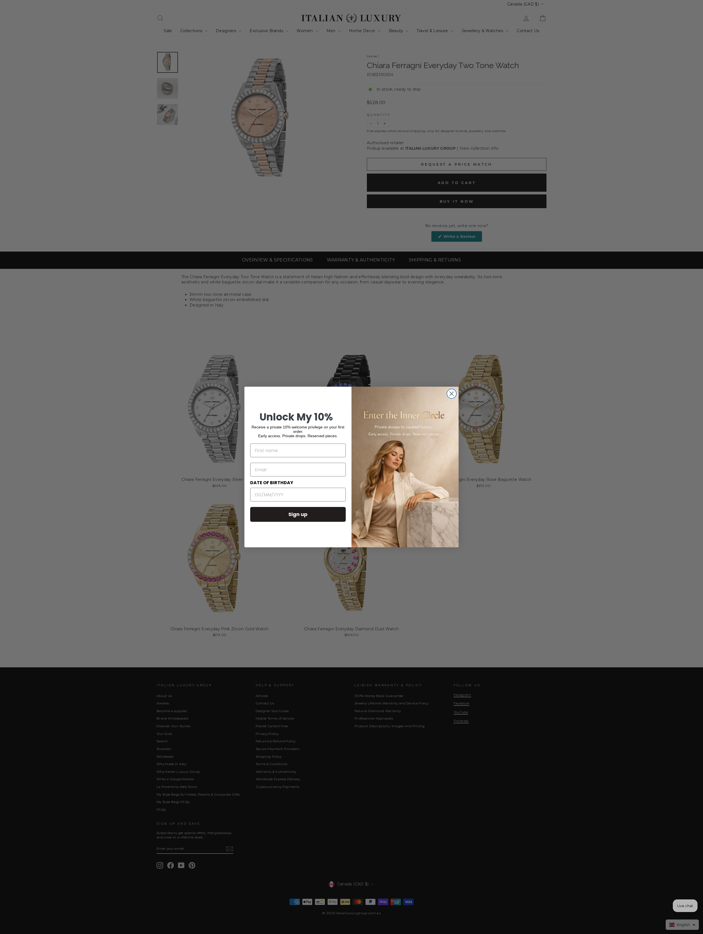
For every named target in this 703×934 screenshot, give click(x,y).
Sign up (298, 514)
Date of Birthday (271, 482)
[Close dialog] (451, 393)
